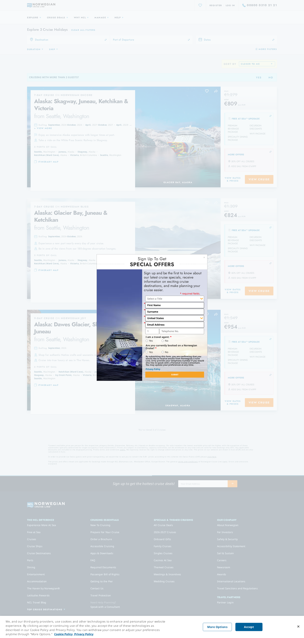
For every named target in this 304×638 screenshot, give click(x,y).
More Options (217, 627)
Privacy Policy (153, 369)
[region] (152, 627)
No (166, 340)
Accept (249, 627)
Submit (174, 374)
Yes (151, 340)
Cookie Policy (63, 634)
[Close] (298, 626)
